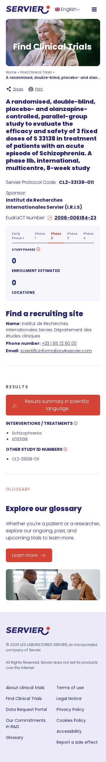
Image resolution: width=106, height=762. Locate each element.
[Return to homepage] (28, 9)
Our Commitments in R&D (26, 723)
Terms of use (70, 688)
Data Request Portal (26, 709)
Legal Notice (69, 698)
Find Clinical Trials (36, 72)
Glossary (14, 737)
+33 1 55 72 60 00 (59, 343)
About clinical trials (25, 688)
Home (11, 72)
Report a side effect (77, 742)
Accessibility (69, 731)
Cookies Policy (71, 720)
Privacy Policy (70, 709)
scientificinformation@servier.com (56, 351)
